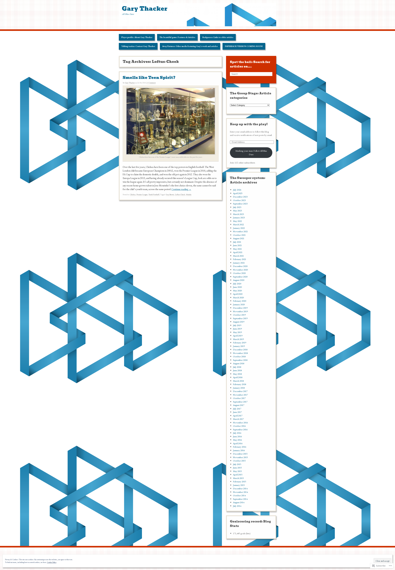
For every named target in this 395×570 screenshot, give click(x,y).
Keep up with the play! (249, 124)
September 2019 (240, 318)
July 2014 (237, 505)
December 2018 (240, 349)
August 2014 (238, 502)
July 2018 (237, 366)
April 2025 (237, 193)
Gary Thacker (130, 83)
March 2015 (238, 478)
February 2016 (239, 446)
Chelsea (132, 194)
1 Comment (151, 83)
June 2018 (237, 370)
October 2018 (239, 356)
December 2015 (240, 453)
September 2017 (240, 401)
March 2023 (238, 214)
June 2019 (237, 328)
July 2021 (237, 241)
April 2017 (237, 415)
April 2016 (237, 443)
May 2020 (237, 290)
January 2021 (239, 262)
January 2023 (239, 217)
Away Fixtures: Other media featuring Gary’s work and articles (190, 46)
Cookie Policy (51, 562)
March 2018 (238, 380)
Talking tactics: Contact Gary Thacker (138, 46)
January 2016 (239, 450)
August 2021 (238, 238)
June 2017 (237, 412)
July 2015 (237, 464)
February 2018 (239, 384)
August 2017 (238, 405)
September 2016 (240, 429)
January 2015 (239, 485)
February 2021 (239, 259)
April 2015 (237, 474)
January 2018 (239, 387)
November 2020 (240, 269)
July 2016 (237, 432)
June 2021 (237, 245)
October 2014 (239, 495)
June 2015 (237, 467)
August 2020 (238, 280)
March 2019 (238, 339)
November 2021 (240, 231)
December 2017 (240, 391)
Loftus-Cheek (180, 194)
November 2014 (240, 491)
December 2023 (240, 196)
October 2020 (239, 273)
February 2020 (239, 300)
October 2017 (239, 398)
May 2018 (237, 373)
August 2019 (238, 321)
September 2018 (240, 359)
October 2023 (239, 200)
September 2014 (240, 498)
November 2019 (240, 311)
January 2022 (239, 227)
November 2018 (240, 353)
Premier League (142, 194)
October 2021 (239, 234)
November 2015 (240, 457)
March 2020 (238, 297)
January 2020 (239, 304)
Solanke (188, 194)
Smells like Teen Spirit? (149, 78)
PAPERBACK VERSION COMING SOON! (244, 46)
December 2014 (240, 488)
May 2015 (237, 471)
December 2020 (240, 266)
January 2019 (239, 346)
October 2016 (239, 425)
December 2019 (240, 307)
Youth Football (154, 194)
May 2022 (237, 221)
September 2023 (240, 203)
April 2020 (237, 293)
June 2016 (237, 436)
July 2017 (237, 408)
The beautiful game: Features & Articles (177, 37)
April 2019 (237, 335)
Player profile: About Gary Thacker (136, 37)
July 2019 (237, 325)
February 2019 (239, 342)
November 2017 (240, 394)
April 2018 (237, 377)
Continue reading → (181, 189)
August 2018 (238, 363)
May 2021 (237, 248)
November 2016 (240, 422)
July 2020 (237, 283)
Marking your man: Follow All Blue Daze (251, 152)
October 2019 (239, 314)
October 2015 (239, 460)
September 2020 (240, 276)
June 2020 (237, 286)
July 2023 (237, 207)
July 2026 (237, 189)
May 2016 (237, 439)
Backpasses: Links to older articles (217, 37)
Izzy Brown (170, 194)
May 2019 (237, 332)
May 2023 (237, 210)
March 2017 (238, 418)
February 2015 (239, 481)
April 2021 (237, 252)
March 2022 (238, 224)
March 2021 (238, 255)
